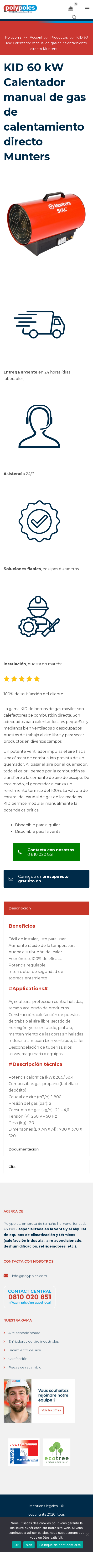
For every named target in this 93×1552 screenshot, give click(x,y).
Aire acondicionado (24, 1333)
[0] (70, 8)
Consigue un (43, 878)
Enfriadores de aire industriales (33, 1341)
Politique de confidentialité (60, 1545)
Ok (17, 1545)
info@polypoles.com (29, 1276)
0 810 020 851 (50, 852)
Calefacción (17, 1359)
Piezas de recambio (24, 1367)
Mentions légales (43, 1506)
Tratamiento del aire (24, 1350)
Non (29, 1545)
